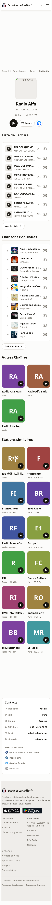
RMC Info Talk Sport (13, 613)
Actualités (32, 109)
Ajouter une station (11, 860)
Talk (16, 109)
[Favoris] (41, 5)
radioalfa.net (41, 739)
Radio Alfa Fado (37, 391)
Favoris (28, 123)
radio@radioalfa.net (37, 733)
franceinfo (34, 473)
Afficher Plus (12, 346)
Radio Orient (35, 613)
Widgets (6, 865)
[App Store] (11, 811)
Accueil (5, 71)
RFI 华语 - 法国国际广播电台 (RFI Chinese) (13, 473)
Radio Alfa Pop (11, 426)
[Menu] (47, 5)
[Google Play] (32, 811)
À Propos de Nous (10, 855)
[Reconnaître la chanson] (39, 123)
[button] (13, 376)
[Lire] (14, 123)
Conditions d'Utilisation (35, 885)
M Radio (32, 647)
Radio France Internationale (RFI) (13, 543)
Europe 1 (33, 543)
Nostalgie (31, 845)
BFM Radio (34, 508)
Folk (23, 109)
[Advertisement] (26, 40)
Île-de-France (19, 71)
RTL (4, 578)
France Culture (37, 578)
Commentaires (9, 870)
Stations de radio (10, 822)
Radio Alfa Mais (12, 391)
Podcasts (6, 827)
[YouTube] (45, 149)
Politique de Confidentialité (12, 885)
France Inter (10, 508)
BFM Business (11, 647)
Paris (32, 71)
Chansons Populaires (12, 832)
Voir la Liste (11, 226)
